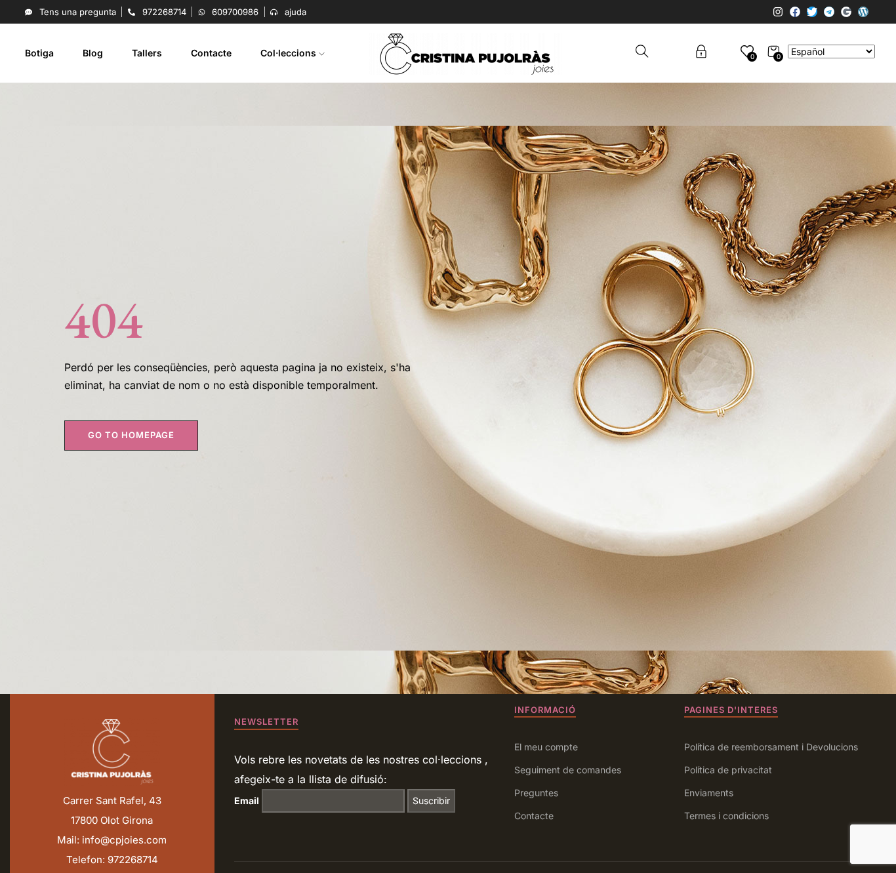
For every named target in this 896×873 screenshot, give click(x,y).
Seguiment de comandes (567, 769)
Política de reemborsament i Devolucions (771, 746)
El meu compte (546, 746)
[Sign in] (701, 53)
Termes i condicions (726, 815)
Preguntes (536, 792)
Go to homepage (131, 435)
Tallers (147, 52)
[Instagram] (778, 12)
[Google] (846, 12)
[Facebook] (795, 12)
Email (246, 800)
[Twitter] (812, 12)
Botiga (39, 52)
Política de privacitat (728, 769)
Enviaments (708, 792)
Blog (93, 52)
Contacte (211, 52)
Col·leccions (289, 52)
